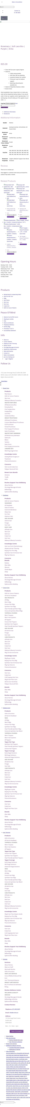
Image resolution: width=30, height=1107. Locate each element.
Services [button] (5, 959)
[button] (15, 384)
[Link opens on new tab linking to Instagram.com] (12, 368)
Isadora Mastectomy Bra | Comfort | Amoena (11, 245)
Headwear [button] (5, 495)
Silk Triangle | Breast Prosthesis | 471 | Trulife (24, 238)
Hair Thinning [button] (6, 832)
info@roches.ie (14, 1012)
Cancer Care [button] (6, 587)
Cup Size (3, 103)
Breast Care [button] (6, 388)
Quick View (6, 192)
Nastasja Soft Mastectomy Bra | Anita (24, 210)
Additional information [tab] (10, 112)
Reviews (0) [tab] (7, 113)
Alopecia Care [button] (6, 708)
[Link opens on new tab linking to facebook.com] (3, 368)
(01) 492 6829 (16, 1009)
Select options (10, 217)
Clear (16, 103)
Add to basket (4, 107)
